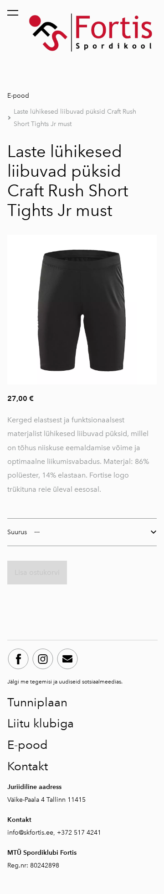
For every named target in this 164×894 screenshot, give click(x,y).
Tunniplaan (37, 702)
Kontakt (27, 766)
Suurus (17, 532)
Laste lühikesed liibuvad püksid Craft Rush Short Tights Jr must (75, 118)
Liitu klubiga (40, 723)
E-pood (18, 96)
